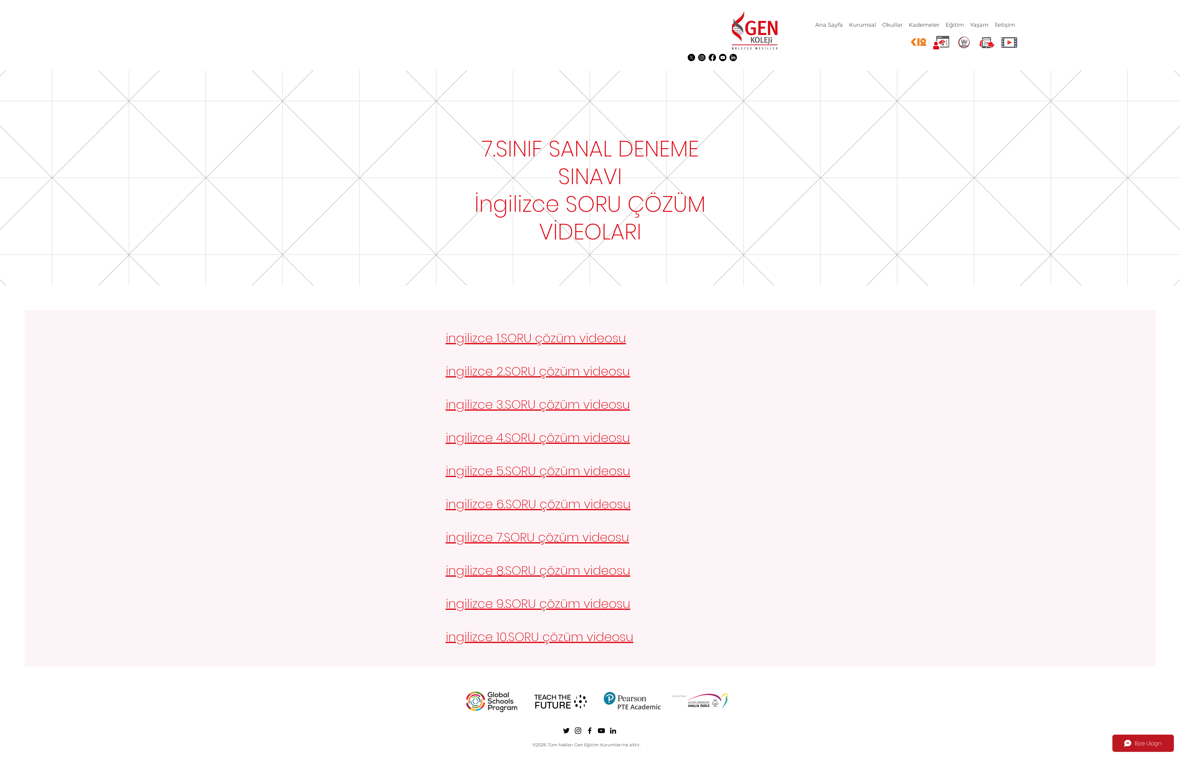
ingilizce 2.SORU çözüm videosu (538, 371)
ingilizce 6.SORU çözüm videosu (538, 504)
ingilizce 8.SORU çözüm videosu (538, 570)
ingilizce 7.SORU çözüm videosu (537, 537)
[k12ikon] (918, 42)
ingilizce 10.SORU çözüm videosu (539, 636)
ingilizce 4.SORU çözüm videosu (538, 437)
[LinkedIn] (733, 57)
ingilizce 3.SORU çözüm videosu (538, 404)
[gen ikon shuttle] (987, 42)
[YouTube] (722, 57)
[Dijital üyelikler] (941, 42)
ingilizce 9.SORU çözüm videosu (538, 603)
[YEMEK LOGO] (964, 42)
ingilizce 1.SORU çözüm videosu (536, 338)
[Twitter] (691, 57)
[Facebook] (712, 57)
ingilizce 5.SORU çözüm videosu (538, 471)
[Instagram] (702, 57)
